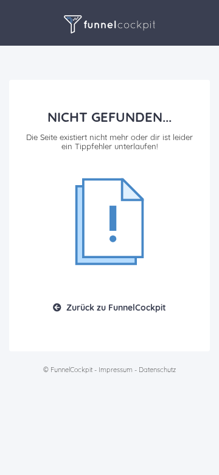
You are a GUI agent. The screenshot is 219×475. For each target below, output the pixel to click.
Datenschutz (157, 369)
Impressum (116, 369)
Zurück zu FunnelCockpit (116, 307)
